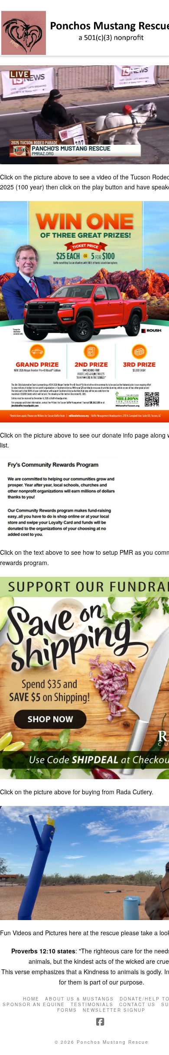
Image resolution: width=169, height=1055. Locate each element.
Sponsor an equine (34, 1004)
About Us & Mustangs (79, 999)
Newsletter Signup (114, 1010)
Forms (67, 1010)
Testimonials (92, 1004)
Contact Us (137, 1004)
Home (31, 999)
